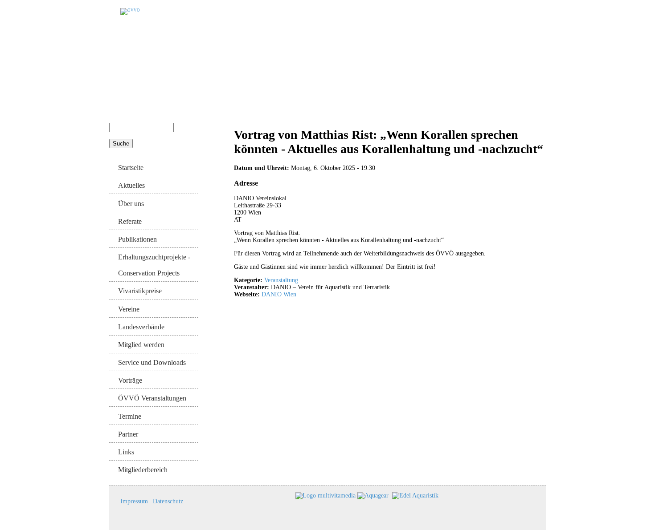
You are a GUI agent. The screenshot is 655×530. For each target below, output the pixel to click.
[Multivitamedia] (325, 495)
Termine (129, 416)
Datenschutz (168, 501)
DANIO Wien (279, 294)
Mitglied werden (141, 344)
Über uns (131, 203)
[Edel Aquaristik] (415, 495)
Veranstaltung (281, 280)
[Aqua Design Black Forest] (294, 495)
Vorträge (130, 380)
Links (126, 452)
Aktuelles (131, 185)
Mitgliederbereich (143, 469)
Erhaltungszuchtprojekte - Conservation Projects (154, 265)
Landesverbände (141, 327)
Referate (130, 221)
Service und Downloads (152, 362)
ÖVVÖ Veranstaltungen (152, 398)
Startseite (130, 167)
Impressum (134, 501)
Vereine (128, 309)
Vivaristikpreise (140, 291)
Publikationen (137, 239)
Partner (128, 434)
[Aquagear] (373, 495)
